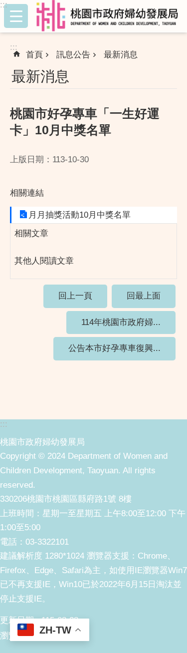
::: (3, 4)
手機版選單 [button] (16, 16)
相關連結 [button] (27, 193)
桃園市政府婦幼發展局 (109, 16)
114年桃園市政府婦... (121, 322)
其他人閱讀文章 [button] (44, 261)
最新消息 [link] (121, 54)
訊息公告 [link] (73, 54)
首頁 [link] (34, 54)
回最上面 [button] (144, 296)
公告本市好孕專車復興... (114, 348)
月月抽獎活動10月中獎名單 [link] (79, 215)
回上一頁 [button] (75, 296)
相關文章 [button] (31, 233)
